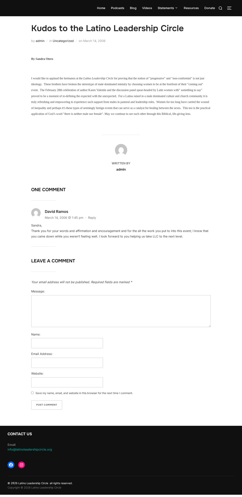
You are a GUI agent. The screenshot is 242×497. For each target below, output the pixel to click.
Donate (209, 8)
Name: (35, 334)
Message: (38, 291)
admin (40, 41)
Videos (147, 8)
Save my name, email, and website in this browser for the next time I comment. (84, 393)
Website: (37, 373)
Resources (191, 8)
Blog (133, 8)
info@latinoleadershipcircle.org (30, 449)
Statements (166, 8)
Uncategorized (63, 41)
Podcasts (117, 8)
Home (101, 8)
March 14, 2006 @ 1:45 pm (64, 218)
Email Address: (42, 354)
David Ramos (56, 211)
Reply (92, 218)
